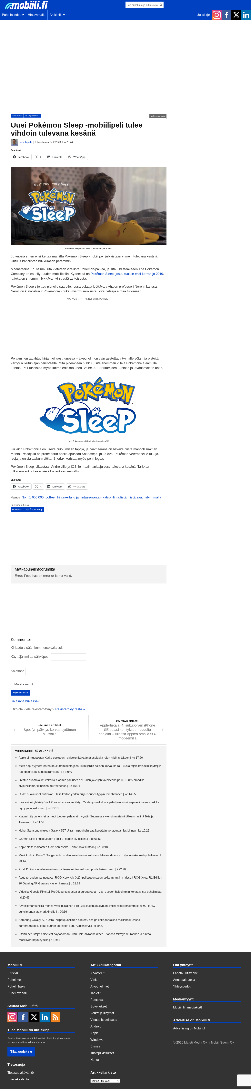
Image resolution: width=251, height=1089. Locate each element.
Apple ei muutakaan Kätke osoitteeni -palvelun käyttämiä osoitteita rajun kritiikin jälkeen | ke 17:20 (81, 757)
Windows (96, 1039)
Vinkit (94, 979)
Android (95, 1026)
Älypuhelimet (99, 986)
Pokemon (17, 509)
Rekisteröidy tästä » (70, 709)
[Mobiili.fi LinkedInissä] (246, 15)
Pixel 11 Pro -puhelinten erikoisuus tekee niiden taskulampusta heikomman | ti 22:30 (72, 869)
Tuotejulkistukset (32, 116)
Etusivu (12, 973)
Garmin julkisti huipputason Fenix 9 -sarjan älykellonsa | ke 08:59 (60, 838)
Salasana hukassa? (25, 701)
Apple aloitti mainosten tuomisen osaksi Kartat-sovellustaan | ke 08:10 (63, 847)
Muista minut (23, 684)
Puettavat (97, 999)
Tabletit (95, 993)
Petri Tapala (25, 142)
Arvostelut (97, 973)
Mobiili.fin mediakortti (188, 1007)
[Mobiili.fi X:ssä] (236, 15)
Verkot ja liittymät (102, 1013)
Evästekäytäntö (18, 1079)
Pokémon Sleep (34, 509)
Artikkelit (56, 14)
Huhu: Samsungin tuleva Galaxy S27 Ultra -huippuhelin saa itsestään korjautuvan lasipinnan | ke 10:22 (84, 830)
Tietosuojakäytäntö (20, 1072)
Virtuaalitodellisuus (103, 1019)
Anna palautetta (184, 979)
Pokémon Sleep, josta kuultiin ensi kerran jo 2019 (127, 274)
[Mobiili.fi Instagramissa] (217, 15)
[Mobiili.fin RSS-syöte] (55, 1017)
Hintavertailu (36, 14)
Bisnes (95, 1046)
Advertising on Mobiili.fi (189, 1028)
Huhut (94, 1059)
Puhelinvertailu (17, 993)
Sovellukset (17, 116)
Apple (94, 1033)
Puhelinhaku (16, 986)
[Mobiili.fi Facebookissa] (226, 15)
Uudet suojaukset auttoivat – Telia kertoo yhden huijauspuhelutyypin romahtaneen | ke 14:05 (77, 794)
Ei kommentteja (158, 116)
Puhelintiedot (12, 14)
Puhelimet (14, 979)
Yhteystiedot (181, 986)
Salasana (17, 671)
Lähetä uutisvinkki (185, 973)
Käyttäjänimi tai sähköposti (30, 657)
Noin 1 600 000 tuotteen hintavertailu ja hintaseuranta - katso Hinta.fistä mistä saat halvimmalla (91, 497)
